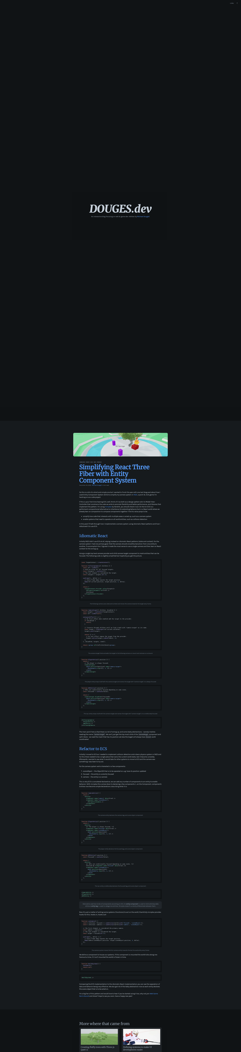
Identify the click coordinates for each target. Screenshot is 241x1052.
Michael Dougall (143, 216)
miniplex (108, 507)
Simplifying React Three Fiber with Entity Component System (114, 473)
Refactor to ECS (93, 748)
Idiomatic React (93, 535)
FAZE (135, 495)
